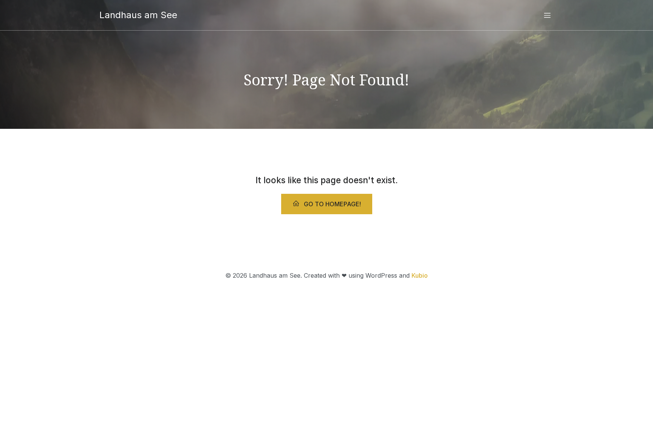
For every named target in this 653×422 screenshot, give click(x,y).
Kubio (420, 275)
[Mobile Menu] (547, 15)
